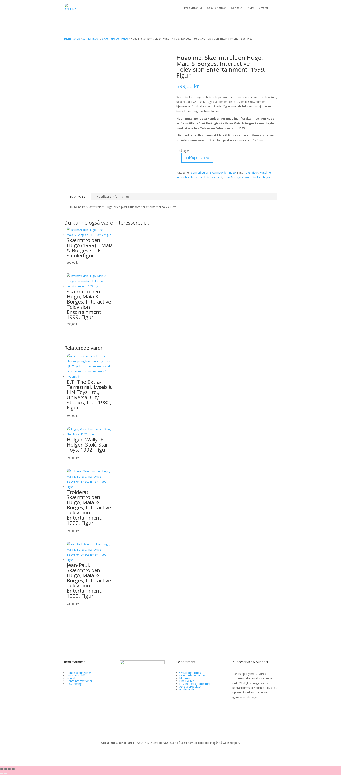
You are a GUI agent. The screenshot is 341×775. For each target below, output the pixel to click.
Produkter (191, 8)
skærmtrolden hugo (257, 177)
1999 (247, 172)
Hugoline (265, 172)
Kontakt (237, 8)
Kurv (251, 8)
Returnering (74, 684)
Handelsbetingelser (79, 673)
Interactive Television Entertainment (199, 177)
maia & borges (233, 177)
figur (255, 172)
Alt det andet (187, 689)
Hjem (67, 38)
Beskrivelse (77, 196)
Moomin (184, 678)
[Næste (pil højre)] (5, 773)
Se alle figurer (216, 8)
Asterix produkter (190, 686)
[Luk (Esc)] (13, 769)
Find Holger (186, 681)
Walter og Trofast (190, 673)
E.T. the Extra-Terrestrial (194, 684)
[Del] (9, 769)
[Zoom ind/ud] (1, 769)
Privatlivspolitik (76, 675)
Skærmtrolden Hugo (115, 38)
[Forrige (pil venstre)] (1, 773)
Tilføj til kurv (197, 157)
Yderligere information (113, 196)
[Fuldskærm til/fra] (5, 769)
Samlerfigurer (91, 38)
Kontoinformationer (79, 681)
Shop (76, 38)
